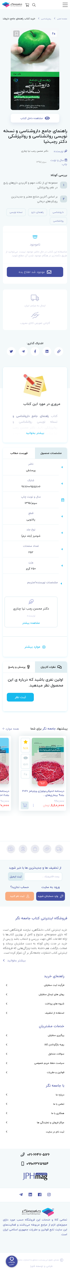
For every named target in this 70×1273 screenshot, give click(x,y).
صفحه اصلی (62, 18)
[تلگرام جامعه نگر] (21, 1195)
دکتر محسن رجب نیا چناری (34, 151)
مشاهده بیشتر (31, 623)
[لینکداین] (30, 1195)
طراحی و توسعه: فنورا (41, 1266)
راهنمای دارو (37, 212)
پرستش (31, 470)
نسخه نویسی (16, 212)
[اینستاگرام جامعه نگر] (49, 1195)
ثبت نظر (20, 697)
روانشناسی (58, 221)
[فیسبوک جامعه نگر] (39, 1195)
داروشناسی (58, 212)
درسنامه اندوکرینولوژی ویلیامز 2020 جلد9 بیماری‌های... (43, 793)
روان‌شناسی (46, 18)
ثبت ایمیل (16, 876)
